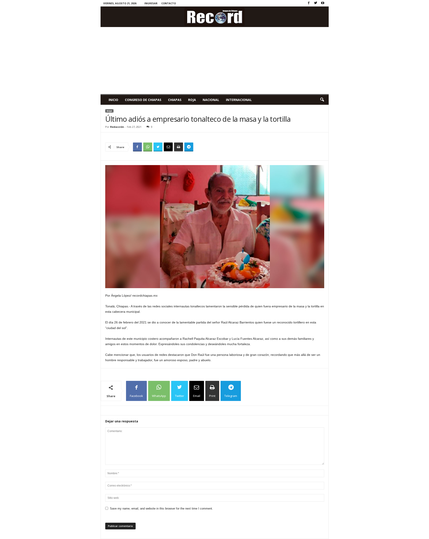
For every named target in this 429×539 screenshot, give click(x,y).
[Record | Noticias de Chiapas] (215, 16)
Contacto (168, 3)
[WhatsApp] (147, 147)
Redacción (117, 126)
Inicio (113, 100)
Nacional (211, 100)
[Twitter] (315, 3)
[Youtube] (322, 3)
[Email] (168, 147)
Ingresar (151, 3)
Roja (192, 100)
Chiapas (174, 100)
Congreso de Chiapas (143, 100)
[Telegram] (188, 147)
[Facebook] (308, 3)
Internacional (239, 100)
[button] (322, 100)
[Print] (178, 147)
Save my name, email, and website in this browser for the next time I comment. (161, 508)
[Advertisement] (215, 60)
